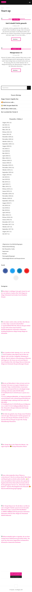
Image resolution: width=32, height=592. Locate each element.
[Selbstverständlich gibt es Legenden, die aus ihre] (16, 551)
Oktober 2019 (6, 170)
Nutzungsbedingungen (8, 256)
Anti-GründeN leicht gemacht (16, 23)
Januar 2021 (5, 134)
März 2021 (5, 129)
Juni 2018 (5, 208)
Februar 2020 (6, 160)
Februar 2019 (6, 189)
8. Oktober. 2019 (16, 25)
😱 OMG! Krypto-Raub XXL (9, 105)
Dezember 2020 (6, 136)
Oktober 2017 (6, 227)
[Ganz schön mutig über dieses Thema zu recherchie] (16, 489)
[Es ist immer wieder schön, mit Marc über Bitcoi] (16, 336)
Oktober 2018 (6, 198)
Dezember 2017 (6, 222)
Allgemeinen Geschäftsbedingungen (12, 244)
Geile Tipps (16, 19)
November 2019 (6, 167)
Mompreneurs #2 (16, 53)
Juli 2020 (5, 148)
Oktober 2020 (6, 141)
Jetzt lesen (15, 39)
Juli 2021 (5, 125)
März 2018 (5, 215)
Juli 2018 (5, 205)
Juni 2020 (5, 151)
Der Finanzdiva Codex (8, 249)
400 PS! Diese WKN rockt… (9, 108)
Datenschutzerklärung (8, 246)
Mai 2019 (5, 182)
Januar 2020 (5, 163)
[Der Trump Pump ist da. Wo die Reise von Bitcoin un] (16, 520)
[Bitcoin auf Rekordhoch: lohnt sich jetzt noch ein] (16, 397)
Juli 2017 (5, 234)
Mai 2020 (5, 153)
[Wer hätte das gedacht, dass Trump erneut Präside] (16, 428)
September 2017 (6, 229)
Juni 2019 (5, 179)
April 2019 (5, 184)
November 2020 (6, 139)
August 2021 (5, 122)
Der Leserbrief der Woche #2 (9, 112)
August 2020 (5, 146)
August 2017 (5, 231)
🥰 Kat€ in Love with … (8, 102)
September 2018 (6, 200)
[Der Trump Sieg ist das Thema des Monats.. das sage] (16, 459)
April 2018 (5, 212)
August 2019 (5, 174)
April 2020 (5, 155)
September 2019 (6, 172)
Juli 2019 (5, 177)
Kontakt (4, 253)
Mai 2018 (5, 210)
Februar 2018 (6, 217)
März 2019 (5, 186)
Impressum (5, 251)
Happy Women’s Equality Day (9, 99)
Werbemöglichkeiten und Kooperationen (13, 258)
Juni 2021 (5, 127)
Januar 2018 (5, 219)
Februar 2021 (6, 132)
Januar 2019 (5, 191)
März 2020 (5, 158)
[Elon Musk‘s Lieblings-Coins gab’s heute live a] (16, 305)
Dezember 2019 (6, 165)
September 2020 (6, 144)
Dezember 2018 (6, 193)
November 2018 (6, 196)
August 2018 (5, 203)
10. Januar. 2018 (16, 55)
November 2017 (6, 224)
